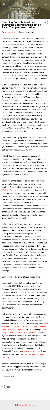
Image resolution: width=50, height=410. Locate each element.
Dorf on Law (25, 4)
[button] (46, 23)
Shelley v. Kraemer (9, 190)
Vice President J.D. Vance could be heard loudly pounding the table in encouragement (25, 326)
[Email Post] (8, 388)
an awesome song (29, 351)
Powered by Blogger (26, 405)
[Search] (46, 5)
